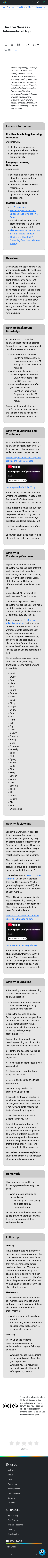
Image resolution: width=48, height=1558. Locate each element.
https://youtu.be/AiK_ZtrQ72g (20, 487)
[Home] (4, 2)
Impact (11, 1479)
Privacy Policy (14, 1489)
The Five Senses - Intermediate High (37, 7)
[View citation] (12, 45)
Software (11, 1502)
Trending (11, 1529)
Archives (11, 1470)
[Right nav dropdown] (27, 2)
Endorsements (14, 1493)
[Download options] (26, 45)
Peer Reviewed (14, 1520)
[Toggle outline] (6, 45)
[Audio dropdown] (36, 45)
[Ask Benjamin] (42, 1552)
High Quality (13, 1515)
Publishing (12, 1484)
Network (11, 1498)
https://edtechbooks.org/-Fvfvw (21, 945)
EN (9, 50)
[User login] (44, 2)
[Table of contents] (4, 7)
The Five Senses (21, 7)
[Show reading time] (16, 50)
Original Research (15, 1525)
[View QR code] (19, 45)
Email (13, 1547)
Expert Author (13, 1534)
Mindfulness (12, 7)
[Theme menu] (38, 2)
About (10, 1475)
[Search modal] (32, 2)
